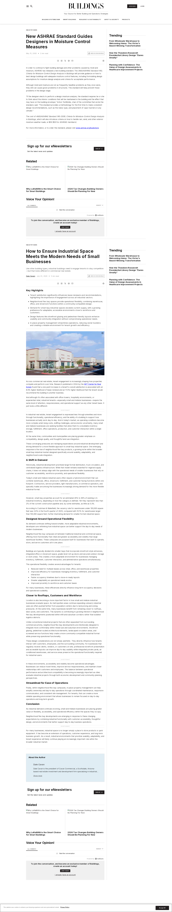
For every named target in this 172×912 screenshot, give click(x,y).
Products (126, 19)
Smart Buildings (69, 19)
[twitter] (65, 61)
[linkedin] (62, 61)
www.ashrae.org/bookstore (87, 128)
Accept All (162, 908)
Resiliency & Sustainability (90, 19)
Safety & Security (111, 19)
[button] (27, 6)
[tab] (32, 205)
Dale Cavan (30, 276)
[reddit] (69, 61)
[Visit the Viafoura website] (99, 215)
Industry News (31, 30)
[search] (31, 6)
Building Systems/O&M (51, 19)
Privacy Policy (64, 907)
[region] (65, 210)
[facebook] (58, 61)
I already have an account (65, 231)
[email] (72, 61)
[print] (103, 61)
